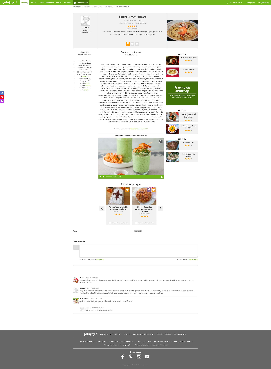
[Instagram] (2, 101)
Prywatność (116, 334)
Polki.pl (91, 341)
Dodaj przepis (82, 2)
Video (41, 2)
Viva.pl (111, 341)
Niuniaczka (84, 299)
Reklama (168, 334)
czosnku (88, 85)
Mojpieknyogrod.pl (141, 345)
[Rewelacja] (137, 26)
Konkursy (50, 2)
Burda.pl (154, 345)
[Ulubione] (127, 190)
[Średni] (130, 26)
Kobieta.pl (187, 341)
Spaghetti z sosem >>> (139, 129)
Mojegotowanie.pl (110, 345)
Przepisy (24, 2)
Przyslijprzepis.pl (126, 345)
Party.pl (120, 341)
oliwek (87, 83)
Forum (58, 2)
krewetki (138, 231)
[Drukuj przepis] (137, 44)
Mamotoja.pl (101, 341)
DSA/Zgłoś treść (180, 334)
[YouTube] (148, 356)
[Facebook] (2, 93)
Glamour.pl (177, 341)
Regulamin (137, 334)
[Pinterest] (2, 97)
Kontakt (159, 334)
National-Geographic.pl (162, 341)
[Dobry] (132, 26)
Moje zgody (104, 334)
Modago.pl (129, 341)
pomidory (85, 76)
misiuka (82, 288)
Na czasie (67, 2)
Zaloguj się (251, 2)
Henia (82, 278)
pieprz (86, 90)
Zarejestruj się (263, 2)
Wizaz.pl (83, 341)
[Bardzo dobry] (134, 26)
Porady (33, 2)
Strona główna (77, 6)
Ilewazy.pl (140, 341)
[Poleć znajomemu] (132, 44)
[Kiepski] (128, 26)
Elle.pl (149, 341)
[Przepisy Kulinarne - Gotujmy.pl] (10, 2)
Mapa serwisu (148, 334)
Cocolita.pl (164, 345)
